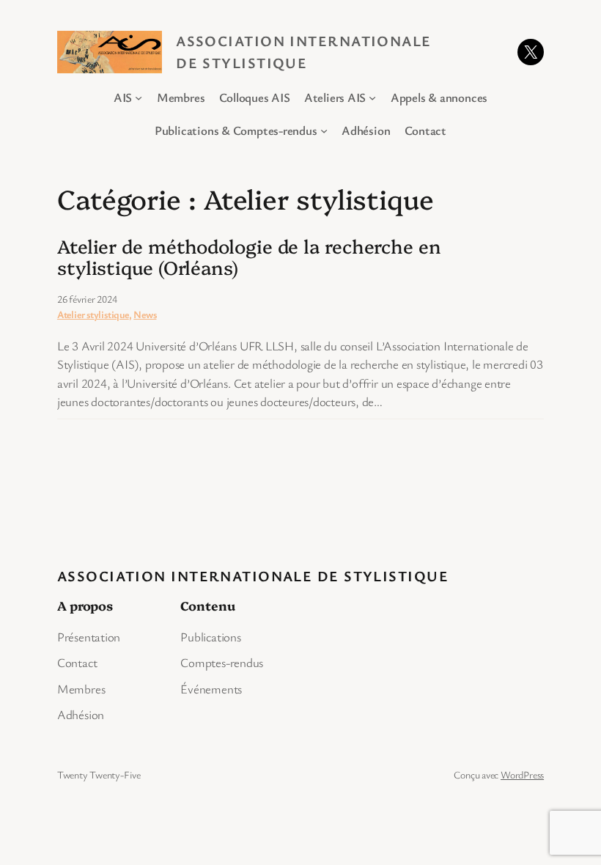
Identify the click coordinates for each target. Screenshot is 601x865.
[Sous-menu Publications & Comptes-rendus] (324, 129)
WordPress (522, 774)
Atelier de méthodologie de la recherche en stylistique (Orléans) (249, 256)
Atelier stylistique (93, 314)
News (144, 314)
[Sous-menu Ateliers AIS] (372, 97)
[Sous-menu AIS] (138, 97)
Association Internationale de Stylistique (253, 576)
